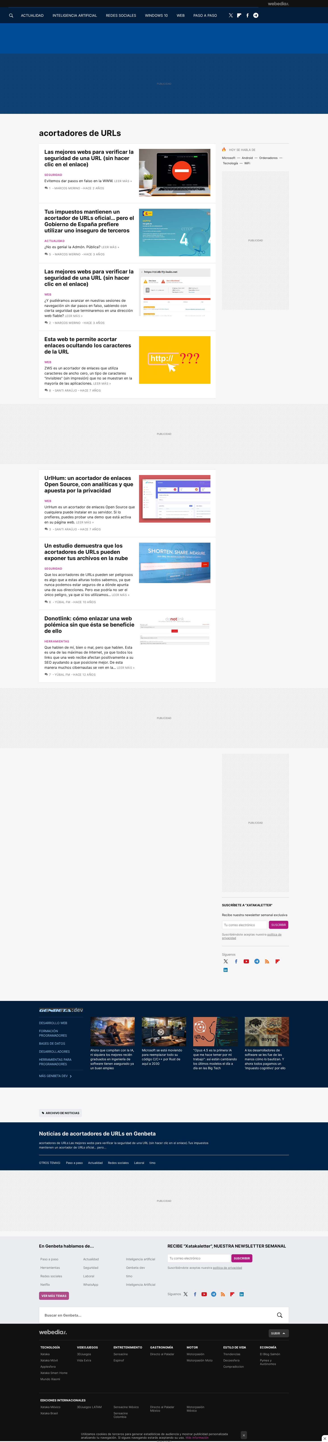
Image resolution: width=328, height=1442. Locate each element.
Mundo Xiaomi (50, 1379)
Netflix (45, 1284)
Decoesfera (231, 1360)
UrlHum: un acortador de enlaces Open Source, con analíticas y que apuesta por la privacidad (88, 484)
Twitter (231, 15)
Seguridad (53, 175)
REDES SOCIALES (121, 15)
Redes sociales (118, 1163)
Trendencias (231, 1354)
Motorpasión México (195, 1408)
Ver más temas (54, 1296)
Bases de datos (52, 1043)
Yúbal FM (63, 602)
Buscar (280, 1315)
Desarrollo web (53, 1023)
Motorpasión (195, 1354)
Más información (197, 1437)
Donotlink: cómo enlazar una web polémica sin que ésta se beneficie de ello (89, 624)
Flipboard (239, 15)
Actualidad (54, 241)
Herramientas (56, 641)
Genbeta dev (61, 1009)
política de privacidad (227, 1267)
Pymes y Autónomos (268, 1362)
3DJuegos (84, 1354)
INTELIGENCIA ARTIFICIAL (75, 15)
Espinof (119, 1360)
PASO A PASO (205, 15)
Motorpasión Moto (200, 1360)
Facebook (247, 15)
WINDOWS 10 (156, 15)
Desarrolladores (54, 1051)
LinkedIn (225, 969)
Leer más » (123, 181)
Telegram (255, 15)
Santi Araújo (66, 390)
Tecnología (230, 163)
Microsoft (228, 158)
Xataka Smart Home (54, 1373)
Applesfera (48, 1366)
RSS (267, 960)
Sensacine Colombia (121, 1415)
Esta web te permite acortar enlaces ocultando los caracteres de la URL (87, 345)
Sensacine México (126, 1407)
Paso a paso (74, 1163)
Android (247, 158)
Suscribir (278, 925)
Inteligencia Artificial (140, 1284)
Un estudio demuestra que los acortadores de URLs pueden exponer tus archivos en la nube (86, 551)
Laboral (139, 1163)
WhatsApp (90, 1284)
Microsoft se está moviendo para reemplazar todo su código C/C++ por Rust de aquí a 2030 (162, 1056)
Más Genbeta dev (53, 1076)
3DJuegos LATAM (89, 1407)
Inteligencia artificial (140, 1259)
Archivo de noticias (62, 1113)
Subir (275, 1333)
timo (152, 1163)
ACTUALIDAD (32, 15)
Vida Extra (84, 1360)
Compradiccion (233, 1366)
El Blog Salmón (270, 1354)
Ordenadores (268, 158)
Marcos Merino (67, 188)
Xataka (45, 1354)
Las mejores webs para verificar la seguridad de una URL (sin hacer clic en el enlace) (89, 158)
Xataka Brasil (49, 1413)
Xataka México (50, 1407)
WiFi (247, 163)
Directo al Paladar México (162, 1408)
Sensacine (121, 1354)
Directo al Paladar (162, 1354)
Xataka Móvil (49, 1360)
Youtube (246, 960)
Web (47, 294)
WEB (181, 15)
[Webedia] (278, 3)
